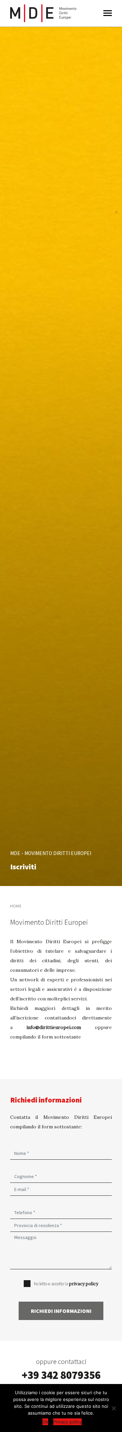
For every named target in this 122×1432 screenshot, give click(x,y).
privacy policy (83, 1284)
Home (16, 905)
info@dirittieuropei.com (53, 1027)
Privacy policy (67, 1422)
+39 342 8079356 (61, 1375)
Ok (45, 1422)
